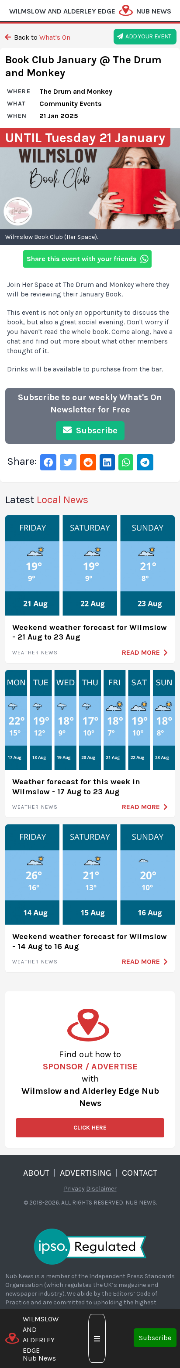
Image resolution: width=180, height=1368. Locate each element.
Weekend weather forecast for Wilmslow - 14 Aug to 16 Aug (89, 941)
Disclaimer (101, 1188)
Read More (141, 652)
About (36, 1173)
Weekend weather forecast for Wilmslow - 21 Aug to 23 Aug (89, 632)
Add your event (147, 36)
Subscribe (155, 1338)
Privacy (74, 1188)
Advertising (85, 1173)
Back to (41, 37)
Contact (139, 1173)
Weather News (35, 653)
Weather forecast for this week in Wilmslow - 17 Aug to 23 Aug (76, 786)
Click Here (90, 1127)
